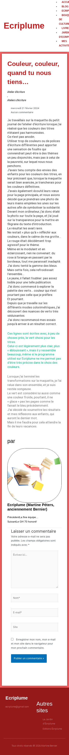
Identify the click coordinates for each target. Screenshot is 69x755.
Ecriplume (24, 25)
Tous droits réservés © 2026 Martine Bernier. (35, 745)
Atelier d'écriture (16, 91)
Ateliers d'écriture (16, 100)
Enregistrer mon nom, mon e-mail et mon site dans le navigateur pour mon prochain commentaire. (33, 643)
